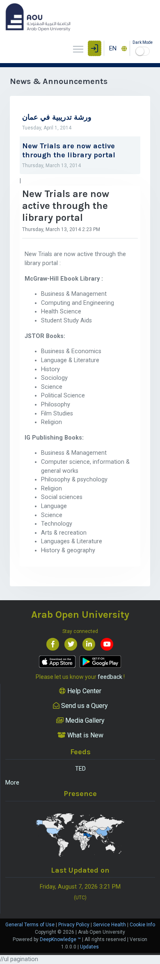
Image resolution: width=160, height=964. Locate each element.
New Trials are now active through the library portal (68, 150)
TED (80, 768)
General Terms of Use (30, 925)
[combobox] (117, 48)
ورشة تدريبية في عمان (56, 117)
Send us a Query (83, 706)
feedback (110, 677)
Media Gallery (84, 720)
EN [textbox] (113, 48)
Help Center (83, 691)
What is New (84, 735)
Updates (89, 947)
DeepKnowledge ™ (60, 939)
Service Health (109, 925)
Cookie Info (142, 925)
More (12, 782)
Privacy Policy (73, 925)
